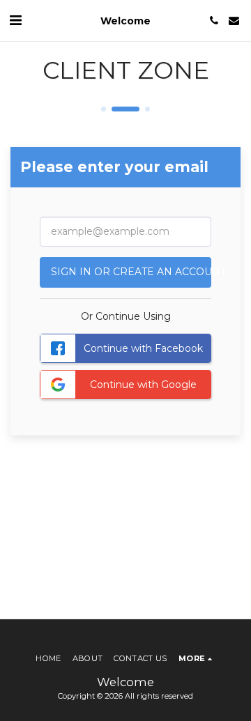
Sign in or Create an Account (131, 271)
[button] (15, 20)
